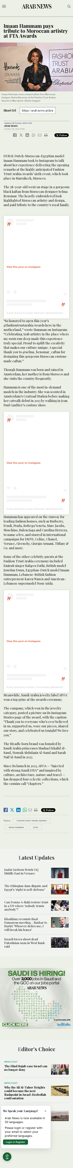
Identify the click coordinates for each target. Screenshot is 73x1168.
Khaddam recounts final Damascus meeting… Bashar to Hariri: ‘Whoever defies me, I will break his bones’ (25, 924)
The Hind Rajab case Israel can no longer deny (25, 1068)
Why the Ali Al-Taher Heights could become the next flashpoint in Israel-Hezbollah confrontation (25, 1092)
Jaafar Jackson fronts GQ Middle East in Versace (21, 871)
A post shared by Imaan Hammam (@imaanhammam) (37, 312)
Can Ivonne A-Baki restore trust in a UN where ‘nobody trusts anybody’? (26, 905)
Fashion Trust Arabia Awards (32, 821)
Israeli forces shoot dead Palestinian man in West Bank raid (24, 942)
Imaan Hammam (16, 827)
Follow (63, 135)
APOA (35, 827)
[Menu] (4, 6)
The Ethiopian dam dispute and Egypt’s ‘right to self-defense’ (25, 887)
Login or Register (15, 1142)
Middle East (11, 1062)
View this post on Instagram (23, 266)
